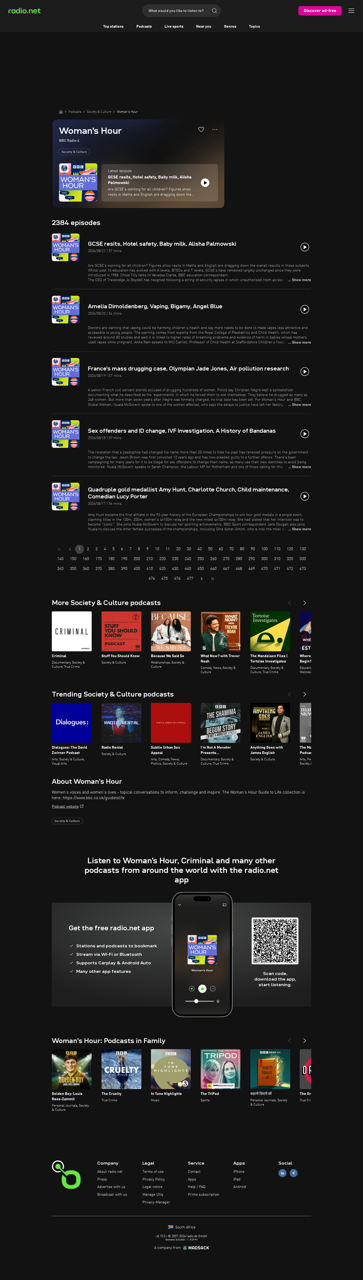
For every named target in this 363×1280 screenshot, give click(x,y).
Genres (230, 26)
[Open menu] (351, 10)
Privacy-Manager (156, 1202)
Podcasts (144, 26)
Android (239, 1187)
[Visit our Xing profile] (294, 1173)
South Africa (184, 1227)
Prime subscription (203, 1194)
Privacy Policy (153, 1179)
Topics (254, 26)
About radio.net (110, 1172)
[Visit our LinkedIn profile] (282, 1173)
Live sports (173, 26)
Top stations (113, 26)
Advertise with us (111, 1187)
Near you (203, 26)
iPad (236, 1179)
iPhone (238, 1172)
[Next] (304, 600)
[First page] (59, 549)
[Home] (61, 112)
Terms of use (153, 1172)
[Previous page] (70, 549)
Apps (192, 1179)
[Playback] (205, 182)
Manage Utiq (152, 1194)
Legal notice (152, 1187)
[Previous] (289, 600)
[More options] (215, 129)
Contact (194, 1172)
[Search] (214, 10)
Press (102, 1179)
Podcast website (65, 806)
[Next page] (201, 578)
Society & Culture (74, 152)
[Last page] (212, 578)
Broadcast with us (112, 1194)
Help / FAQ (196, 1187)
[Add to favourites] (201, 129)
